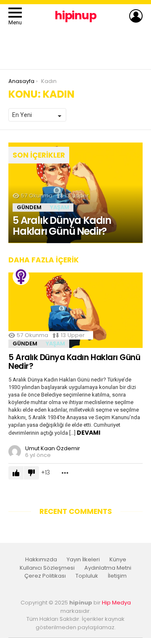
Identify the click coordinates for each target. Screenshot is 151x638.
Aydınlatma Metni (107, 568)
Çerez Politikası (45, 576)
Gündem (29, 207)
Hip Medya (116, 603)
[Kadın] (21, 276)
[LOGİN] (136, 15)
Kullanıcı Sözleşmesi (47, 568)
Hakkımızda (41, 559)
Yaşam (59, 207)
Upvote (15, 473)
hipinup (75, 15)
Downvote (31, 473)
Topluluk (87, 576)
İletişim (117, 576)
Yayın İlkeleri (83, 559)
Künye (117, 559)
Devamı (88, 432)
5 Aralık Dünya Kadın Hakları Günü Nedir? (74, 362)
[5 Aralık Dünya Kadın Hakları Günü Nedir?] (75, 193)
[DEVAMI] (65, 473)
